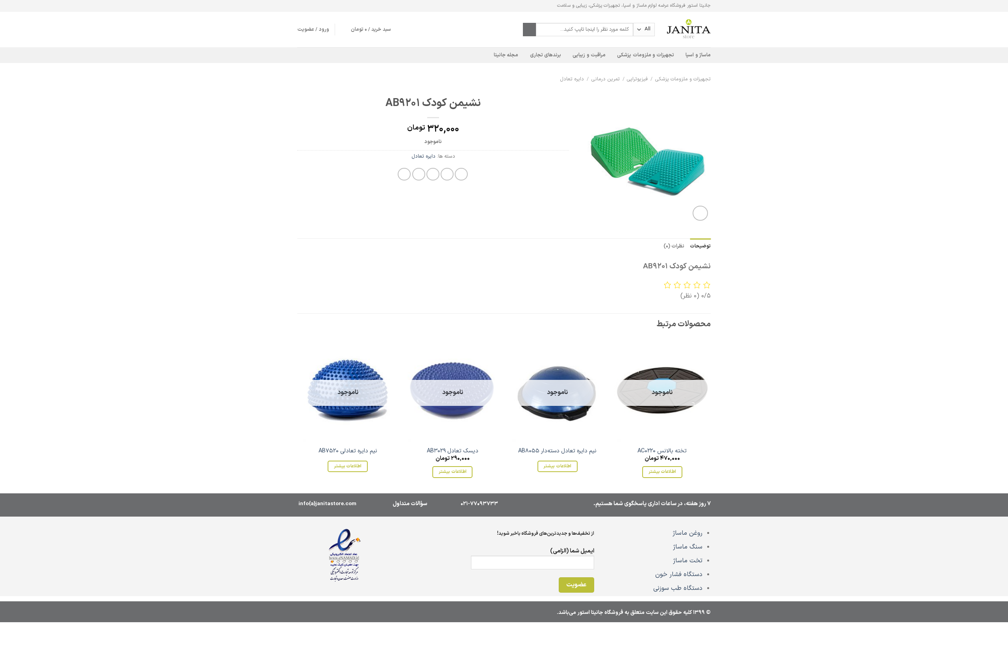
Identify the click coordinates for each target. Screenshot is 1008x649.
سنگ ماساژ (687, 547)
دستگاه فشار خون (678, 574)
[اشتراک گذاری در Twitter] (447, 174)
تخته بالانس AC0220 (662, 451)
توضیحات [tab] (700, 246)
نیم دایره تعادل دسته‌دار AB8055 (557, 451)
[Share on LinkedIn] (404, 174)
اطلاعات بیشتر (662, 471)
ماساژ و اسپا (698, 55)
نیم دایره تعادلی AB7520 (348, 451)
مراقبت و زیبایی (589, 55)
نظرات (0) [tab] (673, 246)
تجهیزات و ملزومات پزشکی (645, 55)
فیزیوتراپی (637, 79)
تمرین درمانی (605, 79)
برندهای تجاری (545, 55)
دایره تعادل (572, 79)
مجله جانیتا (506, 55)
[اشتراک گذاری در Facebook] (461, 174)
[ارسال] (529, 29)
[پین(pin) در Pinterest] (418, 174)
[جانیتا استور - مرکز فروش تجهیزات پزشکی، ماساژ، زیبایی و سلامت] (689, 29)
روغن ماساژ (687, 533)
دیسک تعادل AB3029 (452, 451)
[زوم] (700, 213)
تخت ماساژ (687, 560)
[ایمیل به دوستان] (432, 174)
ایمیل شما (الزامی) (572, 551)
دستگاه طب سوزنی (677, 588)
